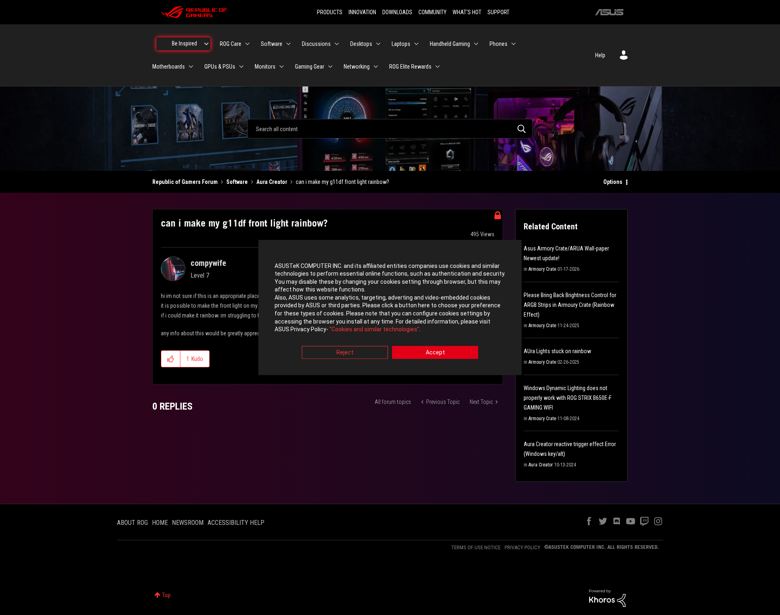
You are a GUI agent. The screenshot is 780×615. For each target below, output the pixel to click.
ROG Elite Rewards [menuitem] (410, 66)
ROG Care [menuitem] (230, 44)
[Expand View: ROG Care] (247, 44)
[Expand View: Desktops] (378, 44)
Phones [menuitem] (498, 44)
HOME (160, 523)
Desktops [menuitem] (361, 44)
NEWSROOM (188, 523)
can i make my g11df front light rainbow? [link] (342, 182)
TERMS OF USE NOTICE (475, 547)
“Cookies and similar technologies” (374, 329)
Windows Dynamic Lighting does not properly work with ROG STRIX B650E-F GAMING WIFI (567, 398)
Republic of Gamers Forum (185, 182)
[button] (170, 359)
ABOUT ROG (132, 523)
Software (237, 182)
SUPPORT (498, 12)
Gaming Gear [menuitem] (309, 66)
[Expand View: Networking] (376, 66)
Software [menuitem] (271, 44)
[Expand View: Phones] (513, 44)
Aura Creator (271, 182)
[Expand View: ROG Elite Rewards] (437, 66)
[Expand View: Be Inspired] (206, 44)
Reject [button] (344, 352)
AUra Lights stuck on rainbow (557, 351)
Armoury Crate (542, 269)
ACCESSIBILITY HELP (236, 523)
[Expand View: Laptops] (416, 44)
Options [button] (612, 182)
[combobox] (390, 128)
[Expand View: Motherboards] (191, 66)
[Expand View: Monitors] (281, 66)
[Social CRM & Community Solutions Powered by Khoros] (607, 597)
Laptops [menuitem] (401, 44)
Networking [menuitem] (357, 66)
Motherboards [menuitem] (168, 66)
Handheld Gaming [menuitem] (450, 44)
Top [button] (166, 595)
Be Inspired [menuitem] (184, 43)
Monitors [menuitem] (265, 66)
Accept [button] (435, 352)
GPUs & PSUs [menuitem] (219, 66)
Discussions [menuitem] (316, 44)
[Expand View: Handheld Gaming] (476, 44)
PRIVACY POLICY (522, 547)
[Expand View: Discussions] (337, 44)
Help (600, 55)
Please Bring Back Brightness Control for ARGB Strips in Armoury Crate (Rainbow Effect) (570, 305)
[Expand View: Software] (288, 44)
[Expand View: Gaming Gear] (330, 66)
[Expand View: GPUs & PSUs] (241, 66)
